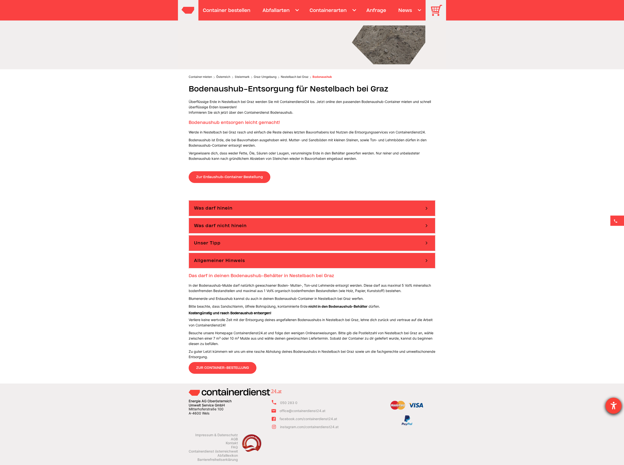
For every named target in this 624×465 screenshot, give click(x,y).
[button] (312, 208)
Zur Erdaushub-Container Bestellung (229, 177)
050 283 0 (288, 403)
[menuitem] (226, 10)
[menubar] (311, 10)
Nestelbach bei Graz (294, 77)
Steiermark (242, 77)
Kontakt (232, 443)
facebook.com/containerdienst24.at (308, 419)
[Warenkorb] (438, 14)
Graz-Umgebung (265, 77)
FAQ (234, 447)
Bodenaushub (322, 77)
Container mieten (200, 77)
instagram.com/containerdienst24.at (309, 427)
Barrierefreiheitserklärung (217, 460)
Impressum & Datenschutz (216, 435)
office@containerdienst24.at (302, 411)
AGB (234, 439)
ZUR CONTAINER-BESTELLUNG (222, 367)
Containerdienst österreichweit (213, 451)
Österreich (223, 77)
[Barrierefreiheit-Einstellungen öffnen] (613, 406)
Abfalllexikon (227, 455)
